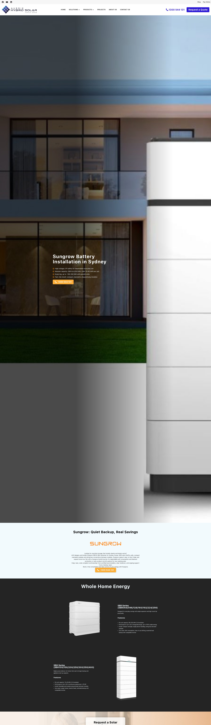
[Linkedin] (11, 2)
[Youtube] (7, 2)
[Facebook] (3, 2)
